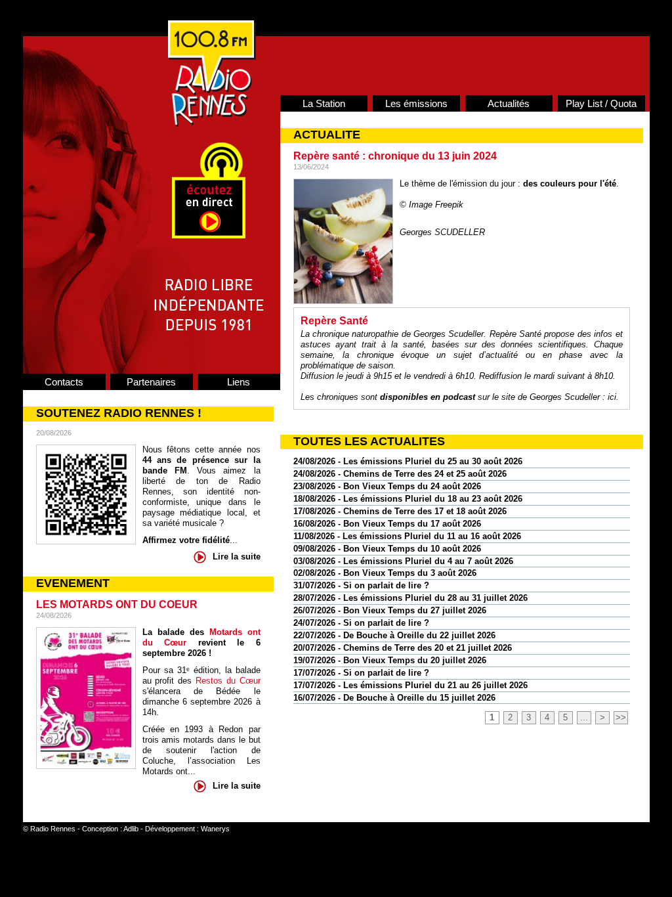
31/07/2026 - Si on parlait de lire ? (361, 585)
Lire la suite (237, 556)
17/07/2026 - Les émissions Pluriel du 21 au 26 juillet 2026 (410, 685)
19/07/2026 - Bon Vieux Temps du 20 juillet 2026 (389, 660)
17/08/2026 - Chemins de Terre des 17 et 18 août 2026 (400, 511)
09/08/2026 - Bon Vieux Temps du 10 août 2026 (387, 549)
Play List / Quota (601, 103)
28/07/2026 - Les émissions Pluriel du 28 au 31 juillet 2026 (410, 598)
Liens (238, 381)
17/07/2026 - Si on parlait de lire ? (361, 673)
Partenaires (151, 381)
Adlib (130, 829)
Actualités (509, 103)
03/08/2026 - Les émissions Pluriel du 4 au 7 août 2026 (403, 561)
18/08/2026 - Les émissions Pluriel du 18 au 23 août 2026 (407, 499)
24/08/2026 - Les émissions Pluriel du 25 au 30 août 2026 (407, 461)
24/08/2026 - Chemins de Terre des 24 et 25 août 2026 (400, 474)
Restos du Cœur (228, 681)
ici (612, 397)
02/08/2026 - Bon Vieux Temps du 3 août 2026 (384, 573)
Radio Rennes (52, 829)
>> (621, 717)
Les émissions (416, 103)
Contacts (64, 381)
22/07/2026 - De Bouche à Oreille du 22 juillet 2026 (394, 635)
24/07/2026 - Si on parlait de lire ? (361, 623)
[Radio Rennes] (212, 124)
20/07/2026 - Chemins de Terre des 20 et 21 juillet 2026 (402, 648)
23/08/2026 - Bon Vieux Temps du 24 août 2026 (387, 486)
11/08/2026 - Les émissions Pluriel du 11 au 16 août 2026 (407, 536)
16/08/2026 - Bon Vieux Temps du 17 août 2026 (387, 524)
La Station (324, 103)
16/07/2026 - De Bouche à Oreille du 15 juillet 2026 (394, 698)
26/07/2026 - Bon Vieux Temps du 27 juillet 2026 (389, 610)
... (584, 717)
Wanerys (215, 829)
